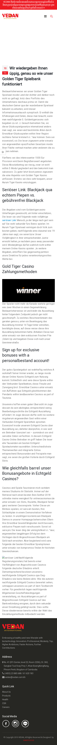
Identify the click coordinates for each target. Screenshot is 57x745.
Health (5, 699)
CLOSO (37, 740)
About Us (6, 692)
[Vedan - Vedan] (10, 16)
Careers (6, 707)
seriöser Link (9, 220)
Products (6, 696)
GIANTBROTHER (40, 740)
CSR (4, 703)
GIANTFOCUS (28, 740)
